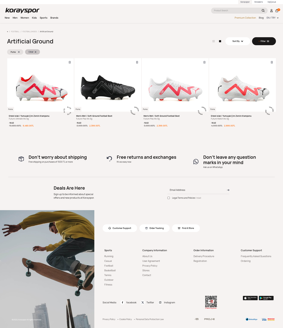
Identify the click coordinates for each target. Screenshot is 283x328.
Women (24, 17)
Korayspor (245, 2)
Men (15, 17)
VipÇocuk (272, 2)
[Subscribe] (227, 190)
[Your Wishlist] (70, 62)
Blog (261, 17)
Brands (54, 17)
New (7, 17)
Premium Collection (245, 17)
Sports (43, 17)
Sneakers (258, 2)
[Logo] (22, 10)
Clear (31, 52)
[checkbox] (168, 198)
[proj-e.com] (209, 319)
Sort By (236, 41)
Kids (34, 17)
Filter (263, 41)
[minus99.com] (196, 319)
